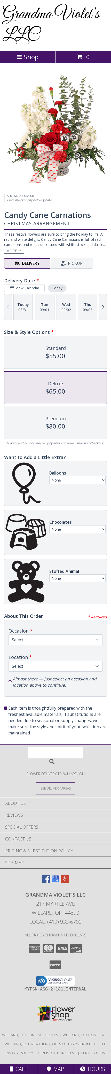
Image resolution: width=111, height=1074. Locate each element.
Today (57, 288)
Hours (95, 1068)
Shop (31, 56)
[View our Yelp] (65, 881)
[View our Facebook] (46, 881)
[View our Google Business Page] (55, 881)
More (11, 250)
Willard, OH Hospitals (86, 1035)
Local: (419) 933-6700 (55, 921)
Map (57, 1068)
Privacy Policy (18, 1053)
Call (20, 1068)
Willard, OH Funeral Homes (30, 1035)
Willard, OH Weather (26, 1044)
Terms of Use (94, 1053)
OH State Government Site (79, 1044)
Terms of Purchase (56, 1053)
